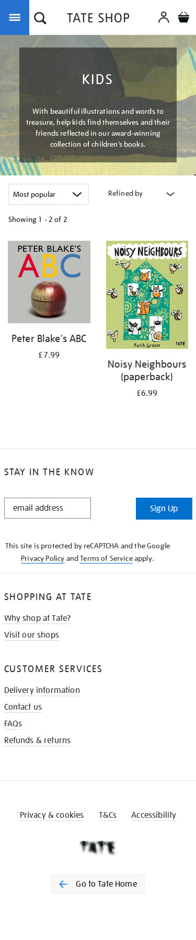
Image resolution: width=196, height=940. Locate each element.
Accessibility (153, 815)
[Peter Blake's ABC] (49, 284)
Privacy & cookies (52, 815)
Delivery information (42, 690)
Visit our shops (31, 635)
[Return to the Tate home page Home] (98, 19)
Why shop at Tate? (37, 618)
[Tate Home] (98, 847)
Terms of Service (106, 558)
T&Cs (108, 815)
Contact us (23, 707)
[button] (40, 19)
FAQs (13, 724)
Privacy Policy (42, 558)
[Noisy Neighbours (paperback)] (147, 296)
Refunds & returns (37, 740)
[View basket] (183, 18)
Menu (16, 16)
